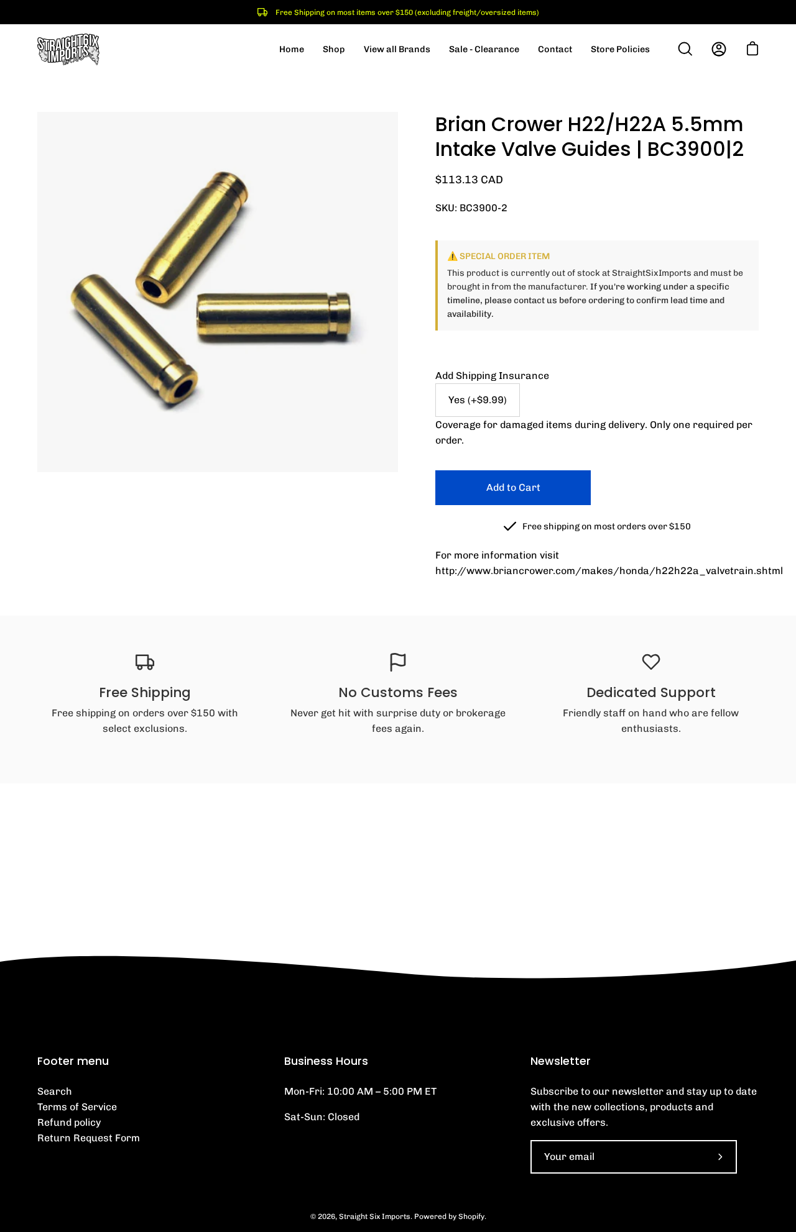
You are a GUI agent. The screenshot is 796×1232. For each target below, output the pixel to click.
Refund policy (69, 1122)
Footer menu (73, 1061)
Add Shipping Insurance (492, 375)
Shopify (471, 1216)
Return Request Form (88, 1138)
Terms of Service (77, 1107)
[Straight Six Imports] (68, 49)
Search (54, 1091)
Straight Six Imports (374, 1216)
